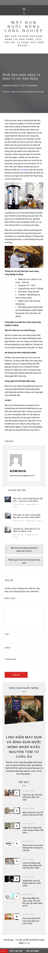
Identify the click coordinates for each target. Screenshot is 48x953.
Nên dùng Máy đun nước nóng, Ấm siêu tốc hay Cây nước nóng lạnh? (32, 902)
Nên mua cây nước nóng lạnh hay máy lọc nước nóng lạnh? (26, 516)
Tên (7, 634)
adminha (34, 85)
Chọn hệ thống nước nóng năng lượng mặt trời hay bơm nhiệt (32, 865)
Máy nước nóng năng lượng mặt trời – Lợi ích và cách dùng (28, 499)
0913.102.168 (16, 951)
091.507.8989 (32, 951)
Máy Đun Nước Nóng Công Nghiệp (24, 26)
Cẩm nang (10, 441)
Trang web (10, 659)
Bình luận (10, 598)
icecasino (24, 170)
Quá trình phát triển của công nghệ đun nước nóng (31, 920)
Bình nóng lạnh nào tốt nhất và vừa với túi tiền (33, 813)
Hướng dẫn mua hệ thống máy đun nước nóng (32, 883)
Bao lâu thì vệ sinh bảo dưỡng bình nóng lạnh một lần (33, 847)
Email (8, 648)
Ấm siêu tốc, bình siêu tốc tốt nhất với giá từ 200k (26, 529)
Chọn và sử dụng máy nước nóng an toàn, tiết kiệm (33, 830)
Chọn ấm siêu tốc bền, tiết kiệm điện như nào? (33, 797)
